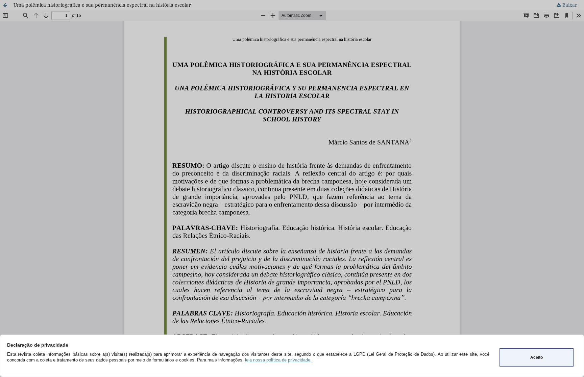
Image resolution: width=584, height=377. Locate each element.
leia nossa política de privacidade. (278, 359)
